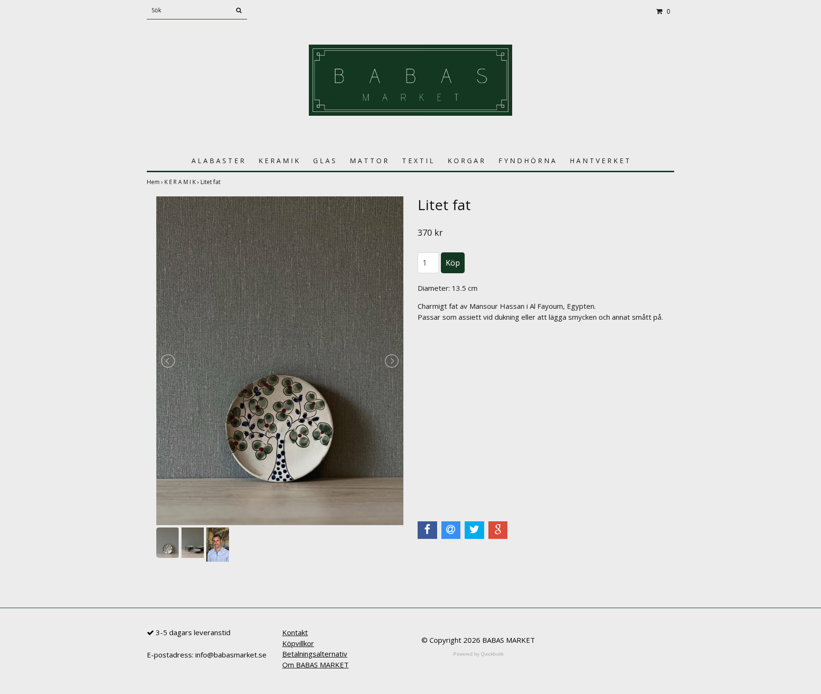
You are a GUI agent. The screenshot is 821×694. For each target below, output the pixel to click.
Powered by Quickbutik (478, 654)
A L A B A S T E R (217, 160)
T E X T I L (417, 160)
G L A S (324, 160)
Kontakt (295, 632)
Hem (155, 182)
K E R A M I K (278, 160)
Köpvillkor (298, 643)
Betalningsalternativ (314, 653)
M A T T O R (369, 160)
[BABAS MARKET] (410, 79)
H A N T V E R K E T (600, 160)
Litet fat (211, 182)
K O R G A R (466, 160)
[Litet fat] (279, 360)
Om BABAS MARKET (315, 664)
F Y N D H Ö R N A (526, 160)
